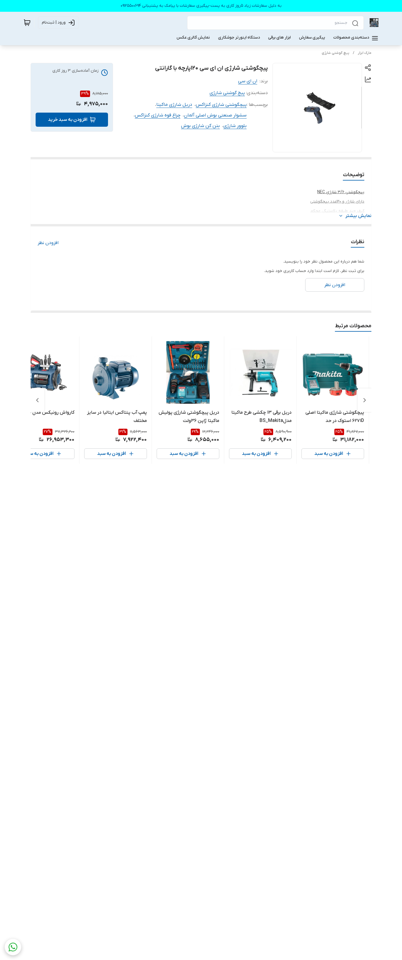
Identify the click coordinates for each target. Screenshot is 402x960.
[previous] (365, 400)
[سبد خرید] (27, 22)
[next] (37, 400)
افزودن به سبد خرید (67, 120)
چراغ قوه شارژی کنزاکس (157, 115)
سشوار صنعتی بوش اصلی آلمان (215, 115)
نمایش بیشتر (358, 216)
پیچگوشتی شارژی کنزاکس (221, 105)
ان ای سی (247, 81)
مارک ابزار (364, 53)
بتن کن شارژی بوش (200, 126)
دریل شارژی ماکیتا (174, 105)
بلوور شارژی (235, 126)
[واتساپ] (13, 947)
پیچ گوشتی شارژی (335, 53)
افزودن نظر (48, 243)
